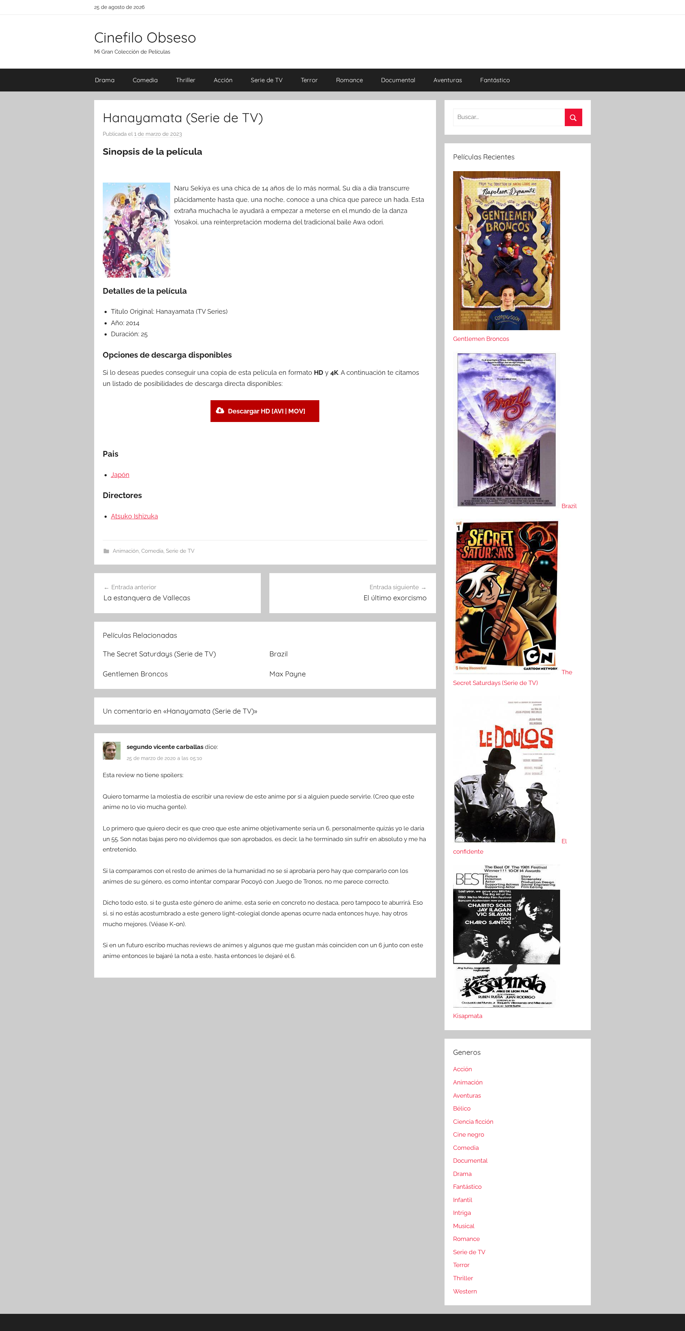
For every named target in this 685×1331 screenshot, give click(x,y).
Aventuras (447, 80)
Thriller (186, 80)
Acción (223, 80)
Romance (349, 80)
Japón (120, 474)
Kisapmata (467, 1015)
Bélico (462, 1108)
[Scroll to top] (671, 1317)
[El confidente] (507, 841)
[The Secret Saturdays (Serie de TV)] (507, 672)
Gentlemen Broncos (135, 673)
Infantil (462, 1199)
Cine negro (468, 1134)
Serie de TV (267, 80)
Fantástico (495, 80)
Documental (398, 80)
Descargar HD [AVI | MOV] (266, 411)
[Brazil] (507, 506)
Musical (464, 1226)
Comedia (145, 80)
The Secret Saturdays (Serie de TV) (159, 653)
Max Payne (287, 673)
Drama (105, 80)
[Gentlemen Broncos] (506, 328)
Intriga (462, 1212)
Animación (126, 551)
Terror (309, 80)
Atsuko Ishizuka (134, 516)
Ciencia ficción (473, 1121)
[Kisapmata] (506, 1005)
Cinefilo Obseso (145, 37)
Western (465, 1291)
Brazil (278, 653)
